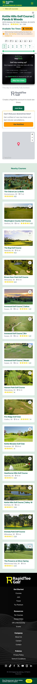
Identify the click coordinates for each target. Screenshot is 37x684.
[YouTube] (22, 665)
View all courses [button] (11, 9)
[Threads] (27, 665)
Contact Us (8, 36)
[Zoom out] (32, 137)
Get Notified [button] (13, 34)
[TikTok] (10, 665)
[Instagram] (6, 665)
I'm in (29, 681)
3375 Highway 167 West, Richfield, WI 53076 (18, 22)
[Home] (18, 580)
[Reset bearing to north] (32, 140)
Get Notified (18, 124)
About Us (18, 637)
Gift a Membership (18, 623)
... (33, 46)
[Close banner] (32, 56)
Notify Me (28, 28)
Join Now (18, 108)
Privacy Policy (18, 655)
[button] (32, 3)
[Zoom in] (32, 134)
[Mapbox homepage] (7, 158)
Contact (18, 645)
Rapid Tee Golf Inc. (18, 672)
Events (18, 627)
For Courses (18, 615)
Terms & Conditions (19, 659)
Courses (18, 593)
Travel (18, 601)
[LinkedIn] (31, 665)
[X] (18, 665)
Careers (18, 641)
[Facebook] (14, 665)
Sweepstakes (18, 619)
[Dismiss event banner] (34, 681)
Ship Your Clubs (18, 80)
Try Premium (18, 605)
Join (18, 597)
